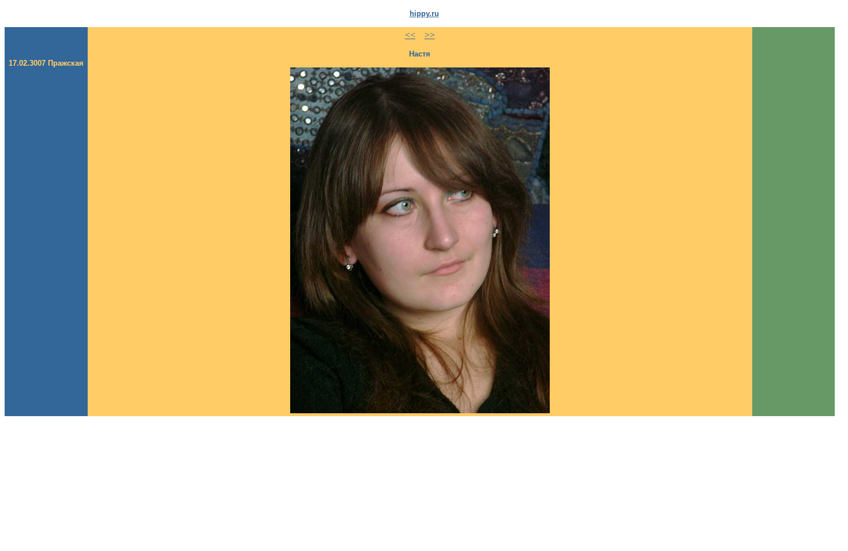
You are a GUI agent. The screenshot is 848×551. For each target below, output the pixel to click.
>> (430, 35)
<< (410, 35)
